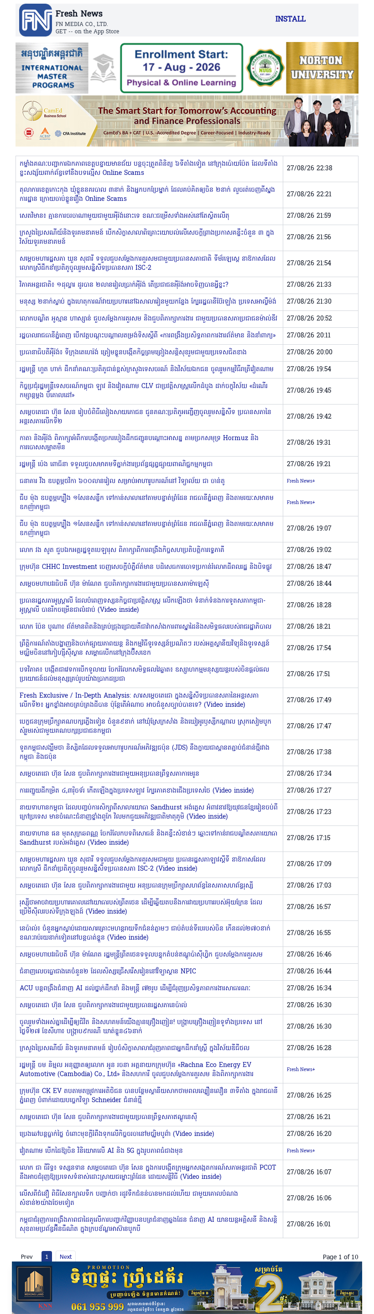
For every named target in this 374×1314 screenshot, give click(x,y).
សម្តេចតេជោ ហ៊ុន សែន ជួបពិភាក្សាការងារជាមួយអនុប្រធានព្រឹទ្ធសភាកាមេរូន (109, 774)
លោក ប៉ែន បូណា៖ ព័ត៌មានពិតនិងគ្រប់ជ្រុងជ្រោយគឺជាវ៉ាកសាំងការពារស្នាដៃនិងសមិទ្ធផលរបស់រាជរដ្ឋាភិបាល (145, 627)
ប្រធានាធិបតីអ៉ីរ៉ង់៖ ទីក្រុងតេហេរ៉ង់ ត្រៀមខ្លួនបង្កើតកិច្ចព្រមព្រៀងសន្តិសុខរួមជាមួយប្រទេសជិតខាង (133, 352)
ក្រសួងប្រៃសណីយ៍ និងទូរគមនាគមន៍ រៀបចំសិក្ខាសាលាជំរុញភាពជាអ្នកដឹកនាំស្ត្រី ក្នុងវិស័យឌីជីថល (134, 1048)
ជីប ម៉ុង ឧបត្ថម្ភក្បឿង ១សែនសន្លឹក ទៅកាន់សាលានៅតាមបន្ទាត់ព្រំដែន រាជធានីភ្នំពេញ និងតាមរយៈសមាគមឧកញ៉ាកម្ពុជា (147, 503)
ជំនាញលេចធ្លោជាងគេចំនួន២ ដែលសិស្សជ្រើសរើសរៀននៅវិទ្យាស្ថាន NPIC (108, 972)
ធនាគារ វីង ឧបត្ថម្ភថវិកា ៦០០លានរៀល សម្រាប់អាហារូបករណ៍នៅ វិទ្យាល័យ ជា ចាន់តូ (122, 481)
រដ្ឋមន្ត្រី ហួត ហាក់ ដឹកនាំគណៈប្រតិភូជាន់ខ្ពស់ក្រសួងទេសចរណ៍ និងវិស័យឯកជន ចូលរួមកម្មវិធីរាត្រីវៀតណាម (147, 369)
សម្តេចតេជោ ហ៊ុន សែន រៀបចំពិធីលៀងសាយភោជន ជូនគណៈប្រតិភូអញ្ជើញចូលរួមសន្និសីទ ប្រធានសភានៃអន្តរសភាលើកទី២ (145, 417)
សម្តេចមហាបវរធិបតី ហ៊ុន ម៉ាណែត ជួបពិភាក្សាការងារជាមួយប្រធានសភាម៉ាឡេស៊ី (114, 584)
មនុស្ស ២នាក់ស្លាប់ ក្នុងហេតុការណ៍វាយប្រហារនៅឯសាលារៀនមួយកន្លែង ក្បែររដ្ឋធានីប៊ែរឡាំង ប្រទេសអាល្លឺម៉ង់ (148, 302)
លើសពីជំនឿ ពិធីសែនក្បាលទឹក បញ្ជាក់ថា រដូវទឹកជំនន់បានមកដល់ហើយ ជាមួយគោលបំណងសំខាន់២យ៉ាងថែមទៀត (129, 1198)
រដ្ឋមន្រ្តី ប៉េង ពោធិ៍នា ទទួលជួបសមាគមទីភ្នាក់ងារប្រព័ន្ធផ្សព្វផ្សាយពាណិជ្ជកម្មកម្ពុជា (116, 464)
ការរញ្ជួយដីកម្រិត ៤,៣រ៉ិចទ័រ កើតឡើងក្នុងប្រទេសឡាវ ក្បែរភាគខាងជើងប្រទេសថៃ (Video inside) (137, 791)
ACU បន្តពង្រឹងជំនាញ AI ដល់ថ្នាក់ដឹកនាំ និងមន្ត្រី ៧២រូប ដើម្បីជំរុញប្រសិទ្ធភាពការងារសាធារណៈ (135, 988)
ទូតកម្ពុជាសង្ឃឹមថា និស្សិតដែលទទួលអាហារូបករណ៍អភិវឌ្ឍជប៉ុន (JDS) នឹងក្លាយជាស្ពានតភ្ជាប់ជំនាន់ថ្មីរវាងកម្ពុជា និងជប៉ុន (145, 752)
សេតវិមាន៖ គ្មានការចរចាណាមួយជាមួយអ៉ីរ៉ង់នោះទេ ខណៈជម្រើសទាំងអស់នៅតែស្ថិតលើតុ (124, 216)
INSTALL (290, 19)
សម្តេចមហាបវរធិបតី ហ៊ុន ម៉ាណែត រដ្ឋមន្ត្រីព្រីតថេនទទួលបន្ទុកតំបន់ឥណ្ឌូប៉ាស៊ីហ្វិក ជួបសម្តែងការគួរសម (141, 955)
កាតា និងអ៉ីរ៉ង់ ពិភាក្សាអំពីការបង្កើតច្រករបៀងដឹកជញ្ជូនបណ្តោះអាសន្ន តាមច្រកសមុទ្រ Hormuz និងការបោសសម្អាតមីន (139, 443)
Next (66, 1256)
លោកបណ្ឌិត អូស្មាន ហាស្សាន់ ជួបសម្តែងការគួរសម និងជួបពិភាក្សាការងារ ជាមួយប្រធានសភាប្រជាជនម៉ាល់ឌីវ (148, 319)
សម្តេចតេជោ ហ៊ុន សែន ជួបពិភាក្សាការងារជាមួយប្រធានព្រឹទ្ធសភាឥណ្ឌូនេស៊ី (108, 1117)
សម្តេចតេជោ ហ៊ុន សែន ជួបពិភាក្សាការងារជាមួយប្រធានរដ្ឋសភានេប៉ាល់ (103, 1005)
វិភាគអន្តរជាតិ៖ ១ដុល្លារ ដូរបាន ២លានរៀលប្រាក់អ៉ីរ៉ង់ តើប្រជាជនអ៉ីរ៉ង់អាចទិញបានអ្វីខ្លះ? (124, 285)
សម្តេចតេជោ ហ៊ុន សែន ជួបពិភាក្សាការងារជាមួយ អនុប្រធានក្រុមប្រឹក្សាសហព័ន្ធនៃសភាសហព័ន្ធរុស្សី (136, 886)
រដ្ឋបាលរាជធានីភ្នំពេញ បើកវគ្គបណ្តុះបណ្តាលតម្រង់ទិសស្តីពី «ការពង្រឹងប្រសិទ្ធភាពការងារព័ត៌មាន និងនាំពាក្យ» (147, 336)
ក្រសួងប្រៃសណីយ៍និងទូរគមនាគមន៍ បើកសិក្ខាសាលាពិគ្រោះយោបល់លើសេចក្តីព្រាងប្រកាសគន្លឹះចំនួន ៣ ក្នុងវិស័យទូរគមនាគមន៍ (147, 237)
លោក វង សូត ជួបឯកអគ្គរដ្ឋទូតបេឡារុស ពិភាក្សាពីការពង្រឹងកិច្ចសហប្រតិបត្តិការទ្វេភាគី (122, 550)
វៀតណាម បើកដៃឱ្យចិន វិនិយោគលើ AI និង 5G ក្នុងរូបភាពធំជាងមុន (101, 1151)
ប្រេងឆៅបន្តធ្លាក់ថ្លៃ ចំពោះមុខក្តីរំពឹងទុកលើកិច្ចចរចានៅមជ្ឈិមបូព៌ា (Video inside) (117, 1134)
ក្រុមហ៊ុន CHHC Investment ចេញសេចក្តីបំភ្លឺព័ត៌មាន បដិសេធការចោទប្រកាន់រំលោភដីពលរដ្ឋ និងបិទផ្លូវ (146, 567)
